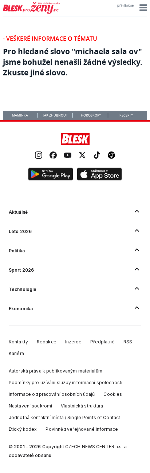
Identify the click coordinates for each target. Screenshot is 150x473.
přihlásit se (125, 5)
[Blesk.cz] (75, 139)
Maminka (20, 115)
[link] (38, 156)
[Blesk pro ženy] (31, 12)
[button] (142, 8)
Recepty (126, 115)
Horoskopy (91, 115)
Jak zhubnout (55, 115)
